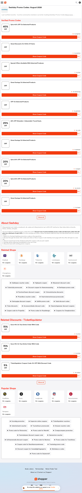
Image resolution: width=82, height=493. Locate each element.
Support (48, 472)
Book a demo (29, 469)
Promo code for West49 (41, 430)
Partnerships (39, 469)
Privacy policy (42, 482)
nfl (53, 398)
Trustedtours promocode (41, 426)
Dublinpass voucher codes (20, 283)
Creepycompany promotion (64, 430)
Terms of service (50, 482)
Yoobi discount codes (62, 301)
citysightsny (6, 273)
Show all (41, 217)
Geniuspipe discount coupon (21, 301)
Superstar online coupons (38, 421)
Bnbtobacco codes (58, 449)
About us (33, 472)
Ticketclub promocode (14, 287)
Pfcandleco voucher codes (26, 296)
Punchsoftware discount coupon (28, 292)
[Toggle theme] (79, 2)
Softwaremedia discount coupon (17, 439)
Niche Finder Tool (51, 469)
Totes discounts (12, 306)
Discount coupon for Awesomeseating (40, 287)
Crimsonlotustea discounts (54, 292)
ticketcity (38, 260)
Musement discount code (61, 283)
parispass (5, 411)
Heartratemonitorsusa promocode (52, 296)
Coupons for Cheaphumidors (65, 310)
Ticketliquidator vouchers (61, 421)
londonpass (56, 260)
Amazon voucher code (62, 426)
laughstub (38, 398)
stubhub (5, 260)
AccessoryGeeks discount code (34, 306)
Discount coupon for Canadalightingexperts (31, 449)
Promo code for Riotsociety (18, 430)
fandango (22, 260)
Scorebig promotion (18, 421)
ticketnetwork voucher (19, 426)
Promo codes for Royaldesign (40, 310)
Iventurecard (72, 260)
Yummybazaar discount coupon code (31, 435)
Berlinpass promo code (66, 287)
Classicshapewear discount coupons (62, 306)
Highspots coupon (41, 283)
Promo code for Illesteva (42, 439)
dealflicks (5, 398)
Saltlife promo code (43, 301)
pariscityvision (73, 398)
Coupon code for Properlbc (16, 310)
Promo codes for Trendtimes (65, 439)
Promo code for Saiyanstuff (41, 453)
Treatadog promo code (56, 444)
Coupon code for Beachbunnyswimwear (30, 444)
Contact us (41, 472)
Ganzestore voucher (55, 435)
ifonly (21, 398)
